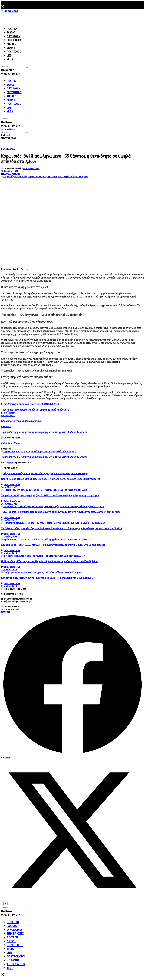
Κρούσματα (35, 409)
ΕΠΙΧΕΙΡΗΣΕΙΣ (14, 40)
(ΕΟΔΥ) (62, 277)
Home (4, 149)
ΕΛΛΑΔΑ (11, 32)
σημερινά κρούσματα (57, 409)
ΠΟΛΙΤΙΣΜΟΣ (14, 51)
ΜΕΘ (43, 409)
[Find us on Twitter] (2, 7)
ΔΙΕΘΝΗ (11, 47)
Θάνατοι (12, 409)
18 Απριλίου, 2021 (9, 171)
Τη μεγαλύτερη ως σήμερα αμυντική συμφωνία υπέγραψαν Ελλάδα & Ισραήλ (44, 457)
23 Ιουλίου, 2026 (9, 520)
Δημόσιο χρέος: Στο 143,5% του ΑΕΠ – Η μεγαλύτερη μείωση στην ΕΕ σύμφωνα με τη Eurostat (53, 544)
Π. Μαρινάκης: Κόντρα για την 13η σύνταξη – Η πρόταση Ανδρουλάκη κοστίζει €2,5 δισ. (49, 561)
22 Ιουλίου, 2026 (9, 536)
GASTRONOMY (16, 956)
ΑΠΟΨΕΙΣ (12, 44)
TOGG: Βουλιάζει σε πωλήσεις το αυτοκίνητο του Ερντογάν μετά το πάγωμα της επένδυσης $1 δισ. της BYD (61, 511)
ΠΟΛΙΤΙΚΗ (12, 28)
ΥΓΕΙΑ (10, 59)
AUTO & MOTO (16, 964)
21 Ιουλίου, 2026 (9, 553)
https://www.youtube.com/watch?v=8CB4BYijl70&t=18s (31, 404)
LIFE (9, 55)
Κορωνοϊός (23, 409)
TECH (10, 968)
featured (16, 174)
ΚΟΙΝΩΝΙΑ (13, 960)
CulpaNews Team (31, 168)
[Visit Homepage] (10, 11)
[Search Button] (27, 67)
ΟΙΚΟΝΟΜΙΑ (13, 36)
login (10, 462)
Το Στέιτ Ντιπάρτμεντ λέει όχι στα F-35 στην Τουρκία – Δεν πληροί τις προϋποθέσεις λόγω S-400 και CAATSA (61, 528)
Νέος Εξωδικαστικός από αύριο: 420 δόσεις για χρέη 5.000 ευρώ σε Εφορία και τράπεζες (50, 479)
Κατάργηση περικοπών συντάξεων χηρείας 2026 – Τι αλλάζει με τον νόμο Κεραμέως (48, 577)
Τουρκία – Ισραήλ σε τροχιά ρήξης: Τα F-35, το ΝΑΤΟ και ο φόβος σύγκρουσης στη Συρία (50, 495)
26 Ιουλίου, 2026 (9, 487)
